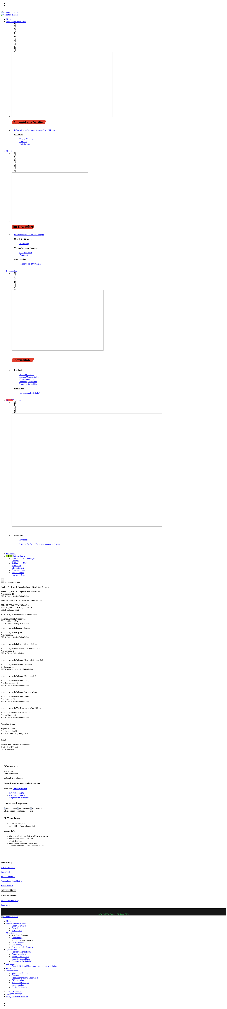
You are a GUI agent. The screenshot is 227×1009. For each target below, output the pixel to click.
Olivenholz (11, 554)
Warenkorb (5, 872)
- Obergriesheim (20, 788)
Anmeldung (24, 243)
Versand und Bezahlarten (11, 881)
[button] (2, 579)
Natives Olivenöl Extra (28, 377)
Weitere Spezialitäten (28, 382)
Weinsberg (23, 255)
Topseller (23, 141)
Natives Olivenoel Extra (16, 21)
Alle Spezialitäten (26, 374)
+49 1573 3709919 (17, 795)
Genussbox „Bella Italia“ (29, 393)
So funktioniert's (8, 876)
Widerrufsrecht (7, 885)
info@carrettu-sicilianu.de (19, 798)
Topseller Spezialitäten (28, 384)
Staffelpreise (24, 144)
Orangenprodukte (26, 379)
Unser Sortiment (8, 867)
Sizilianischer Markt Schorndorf (20, 564)
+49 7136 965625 (16, 793)
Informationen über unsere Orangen (29, 235)
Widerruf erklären (8, 890)
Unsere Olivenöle (26, 139)
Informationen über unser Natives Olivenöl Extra (34, 130)
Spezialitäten (11, 271)
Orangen (10, 151)
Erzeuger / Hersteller (20, 570)
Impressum (5, 905)
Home (8, 19)
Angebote (13, 400)
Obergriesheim (25, 252)
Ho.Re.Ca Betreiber (20, 575)
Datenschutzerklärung (10, 900)
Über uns (15, 561)
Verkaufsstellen (18, 572)
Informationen (15, 556)
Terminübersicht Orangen (30, 264)
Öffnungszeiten (18, 568)
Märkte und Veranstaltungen (23, 558)
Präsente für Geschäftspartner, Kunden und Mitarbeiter (42, 544)
